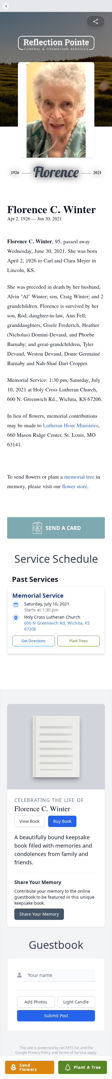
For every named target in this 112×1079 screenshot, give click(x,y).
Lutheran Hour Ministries (70, 425)
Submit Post (56, 1015)
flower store (74, 486)
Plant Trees (78, 640)
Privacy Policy (39, 1052)
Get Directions (33, 640)
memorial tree (79, 476)
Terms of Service (72, 1052)
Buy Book (62, 821)
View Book (29, 821)
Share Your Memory (39, 914)
